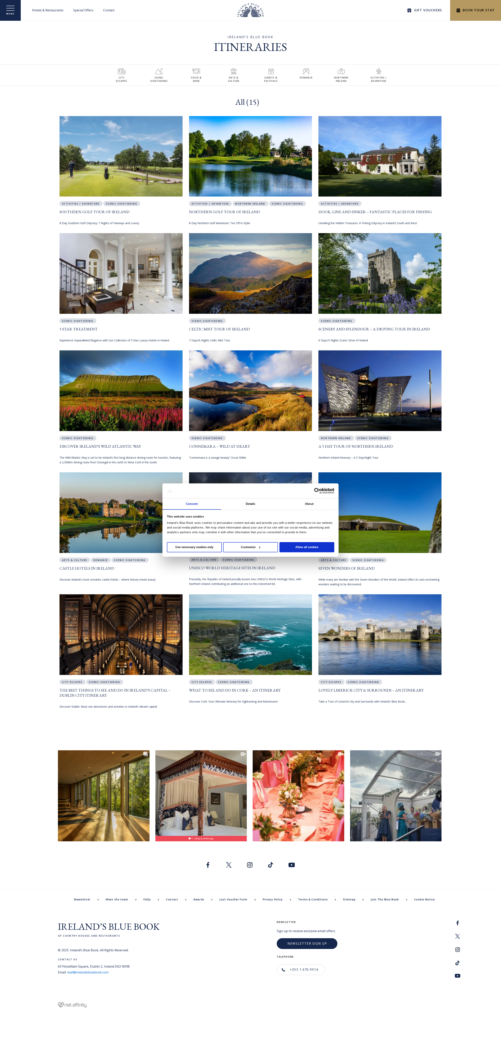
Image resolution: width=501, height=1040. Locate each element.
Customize (248, 547)
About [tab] (309, 503)
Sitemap (349, 899)
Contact (108, 10)
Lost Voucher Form (233, 899)
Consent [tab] (192, 503)
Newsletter (82, 899)
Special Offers (83, 10)
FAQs (147, 899)
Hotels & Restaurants (47, 10)
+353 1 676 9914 (303, 969)
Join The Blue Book (385, 899)
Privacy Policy (273, 899)
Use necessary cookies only (194, 547)
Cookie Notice (424, 899)
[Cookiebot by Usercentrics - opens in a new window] (317, 491)
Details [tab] (250, 503)
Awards (198, 899)
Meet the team (117, 899)
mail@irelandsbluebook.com (87, 972)
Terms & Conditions (313, 899)
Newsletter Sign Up (307, 943)
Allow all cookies (306, 547)
